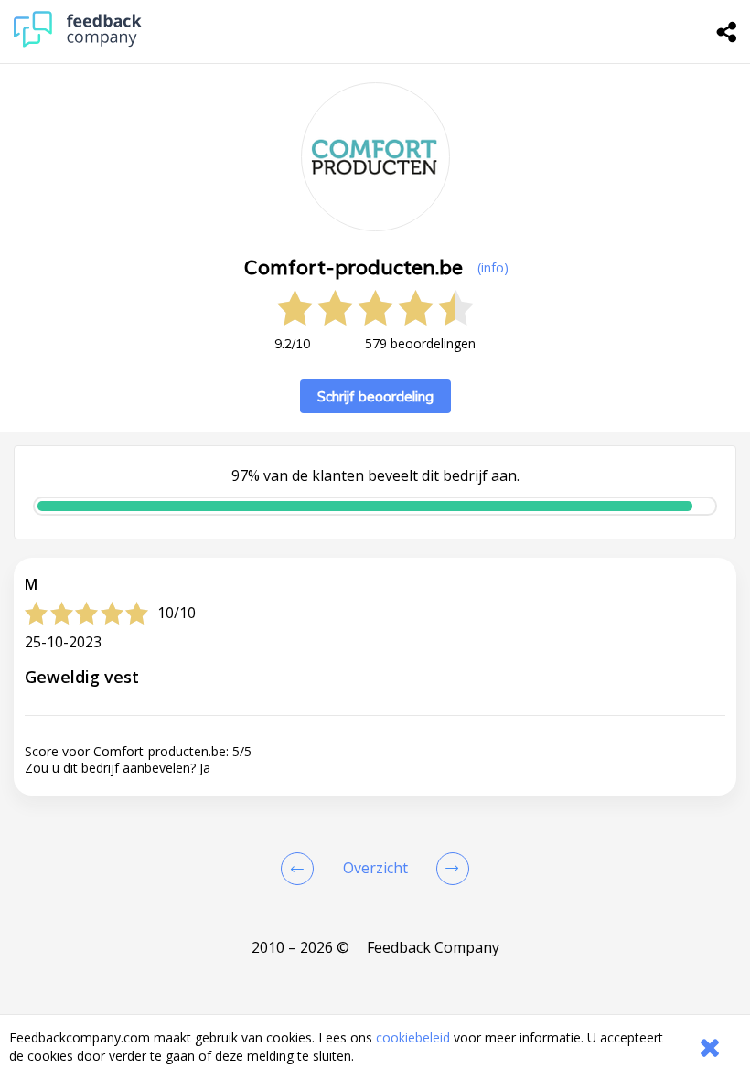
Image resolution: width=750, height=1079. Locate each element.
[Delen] (727, 32)
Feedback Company (433, 947)
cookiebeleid (413, 1037)
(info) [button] (493, 267)
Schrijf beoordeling (375, 396)
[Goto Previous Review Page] (301, 868)
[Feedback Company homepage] (78, 42)
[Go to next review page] (449, 868)
